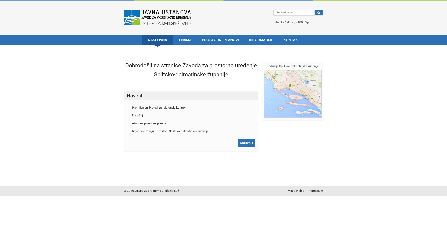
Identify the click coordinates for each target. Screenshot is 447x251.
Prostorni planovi (220, 40)
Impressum (315, 190)
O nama (184, 40)
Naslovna (157, 40)
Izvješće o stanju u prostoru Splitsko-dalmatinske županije (170, 131)
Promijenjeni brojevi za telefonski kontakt (159, 107)
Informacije (261, 40)
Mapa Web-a (296, 190)
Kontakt (291, 40)
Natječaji (138, 115)
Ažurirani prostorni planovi (149, 123)
